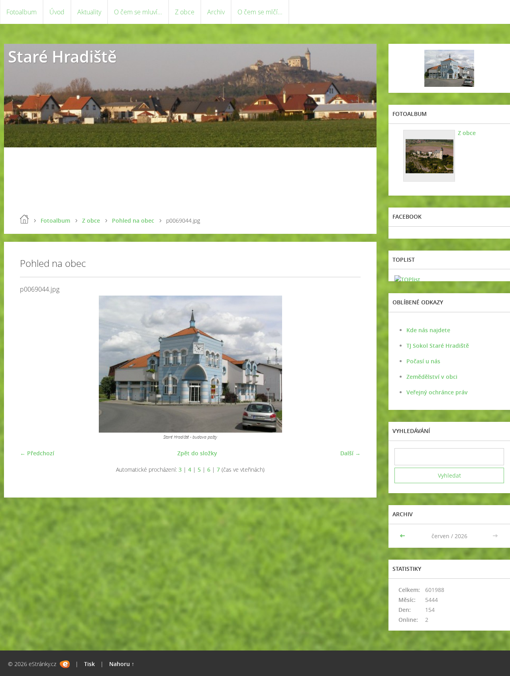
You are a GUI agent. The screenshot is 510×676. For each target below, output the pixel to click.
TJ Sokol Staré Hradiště (437, 345)
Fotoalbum (21, 12)
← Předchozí (37, 453)
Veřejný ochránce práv (437, 392)
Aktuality (89, 12)
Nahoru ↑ (121, 664)
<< (403, 536)
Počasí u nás (423, 361)
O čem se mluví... (138, 12)
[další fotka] (348, 364)
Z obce (184, 12)
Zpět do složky (197, 453)
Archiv (216, 12)
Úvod (57, 12)
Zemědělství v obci (431, 376)
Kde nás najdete (428, 330)
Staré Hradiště (62, 56)
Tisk (89, 664)
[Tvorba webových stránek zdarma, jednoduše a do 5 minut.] (65, 664)
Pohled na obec (133, 220)
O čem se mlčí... (259, 12)
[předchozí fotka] (33, 364)
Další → (350, 453)
